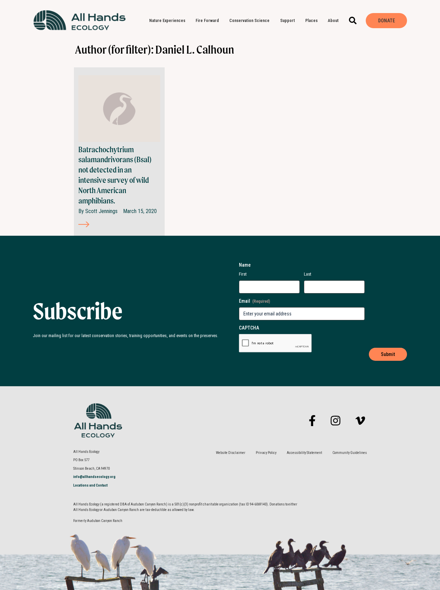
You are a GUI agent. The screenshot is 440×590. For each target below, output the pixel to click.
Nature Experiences (167, 20)
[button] (353, 20)
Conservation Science (249, 20)
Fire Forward (207, 20)
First (243, 274)
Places (311, 20)
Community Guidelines (349, 452)
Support (287, 20)
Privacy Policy (266, 452)
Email (254, 301)
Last (307, 274)
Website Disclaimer (230, 452)
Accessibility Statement (304, 452)
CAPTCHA (249, 328)
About (333, 20)
